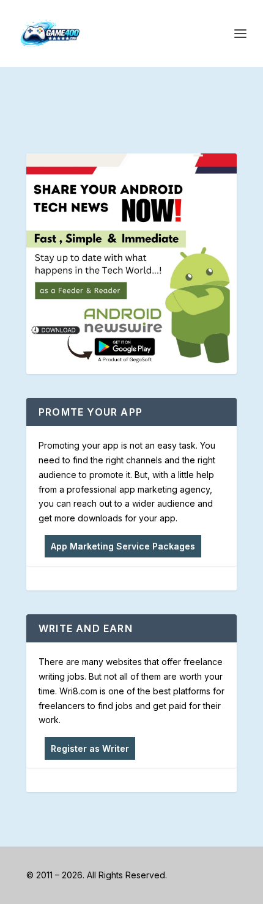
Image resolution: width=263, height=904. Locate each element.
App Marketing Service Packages (123, 546)
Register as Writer (90, 748)
